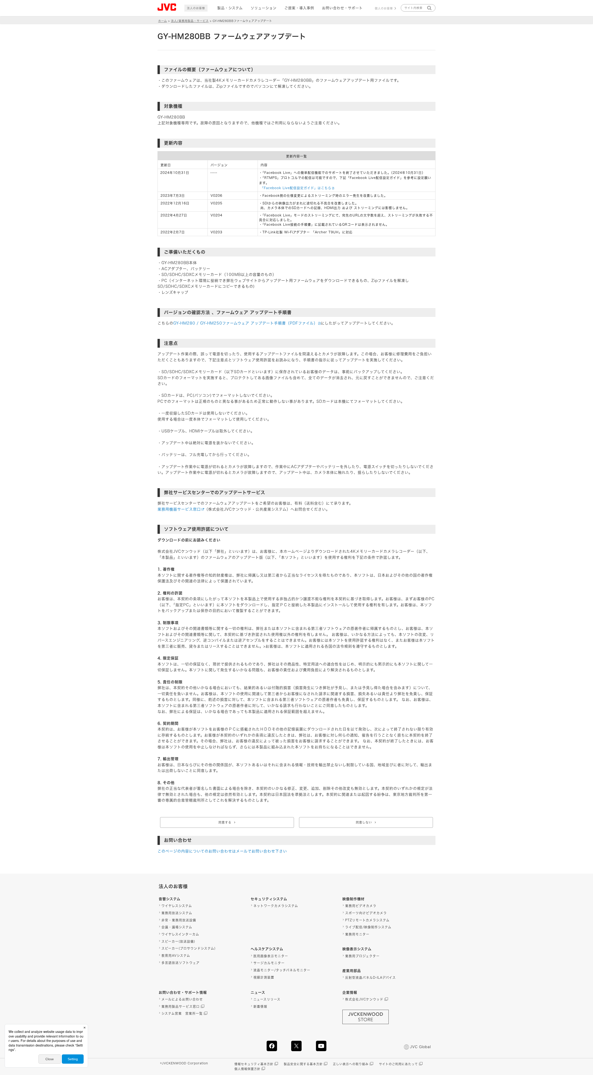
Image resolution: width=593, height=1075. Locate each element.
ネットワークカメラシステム (275, 905)
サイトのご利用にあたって (398, 1064)
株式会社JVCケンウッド (364, 999)
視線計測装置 (263, 977)
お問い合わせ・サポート (342, 8)
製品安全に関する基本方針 (303, 1064)
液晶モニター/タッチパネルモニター (281, 970)
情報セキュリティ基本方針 (253, 1064)
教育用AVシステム (175, 955)
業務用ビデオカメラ (360, 905)
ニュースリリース (267, 999)
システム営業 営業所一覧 (182, 1013)
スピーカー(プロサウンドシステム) (188, 948)
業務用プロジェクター (362, 956)
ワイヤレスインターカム (180, 934)
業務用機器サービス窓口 (179, 509)
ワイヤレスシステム (176, 905)
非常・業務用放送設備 (178, 920)
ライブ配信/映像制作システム (368, 927)
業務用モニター (357, 934)
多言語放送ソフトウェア (180, 962)
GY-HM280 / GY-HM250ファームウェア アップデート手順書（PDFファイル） (245, 323)
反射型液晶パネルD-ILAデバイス (370, 977)
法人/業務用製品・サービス (190, 20)
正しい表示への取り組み (351, 1064)
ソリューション (264, 8)
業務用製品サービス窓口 (180, 1006)
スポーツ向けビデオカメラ (366, 913)
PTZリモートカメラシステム (367, 920)
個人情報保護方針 (247, 1068)
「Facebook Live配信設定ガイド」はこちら (295, 188)
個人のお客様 (384, 8)
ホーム (162, 20)
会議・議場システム (176, 927)
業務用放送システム (176, 913)
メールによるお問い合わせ (182, 999)
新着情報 (260, 1006)
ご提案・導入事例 (299, 8)
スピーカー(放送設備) (178, 941)
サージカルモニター (269, 963)
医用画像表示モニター (270, 956)
